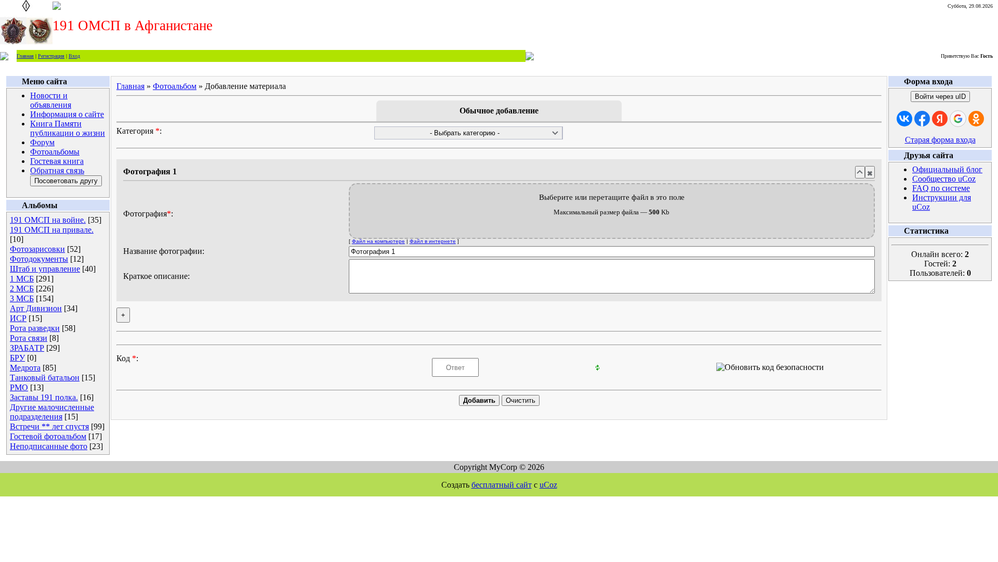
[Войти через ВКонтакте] (904, 118)
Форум (42, 142)
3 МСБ (22, 298)
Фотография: (148, 213)
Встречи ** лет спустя (49, 426)
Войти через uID (940, 96)
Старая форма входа (940, 139)
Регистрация (51, 56)
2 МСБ (22, 288)
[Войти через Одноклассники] (976, 118)
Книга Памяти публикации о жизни (67, 128)
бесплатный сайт (501, 484)
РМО (19, 387)
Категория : (139, 130)
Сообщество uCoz (944, 178)
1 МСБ (22, 278)
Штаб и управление (45, 268)
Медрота (25, 367)
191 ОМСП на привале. (52, 229)
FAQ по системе (941, 188)
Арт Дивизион (36, 308)
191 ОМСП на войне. (48, 219)
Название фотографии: (163, 251)
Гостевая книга (57, 161)
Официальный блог (947, 169)
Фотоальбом (174, 86)
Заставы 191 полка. (44, 397)
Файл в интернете (433, 241)
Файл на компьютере (378, 241)
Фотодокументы (39, 258)
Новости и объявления (50, 100)
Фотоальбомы (55, 151)
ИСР (18, 318)
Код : (127, 358)
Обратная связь (57, 170)
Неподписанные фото (48, 446)
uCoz (548, 484)
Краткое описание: (156, 276)
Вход (74, 56)
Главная (25, 56)
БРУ (17, 357)
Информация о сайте (67, 114)
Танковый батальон (45, 377)
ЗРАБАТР (27, 347)
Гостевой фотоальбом (48, 436)
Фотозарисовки (37, 249)
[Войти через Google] (958, 118)
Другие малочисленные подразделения (52, 412)
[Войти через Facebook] (922, 118)
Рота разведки (35, 328)
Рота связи (28, 338)
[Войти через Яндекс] (940, 118)
